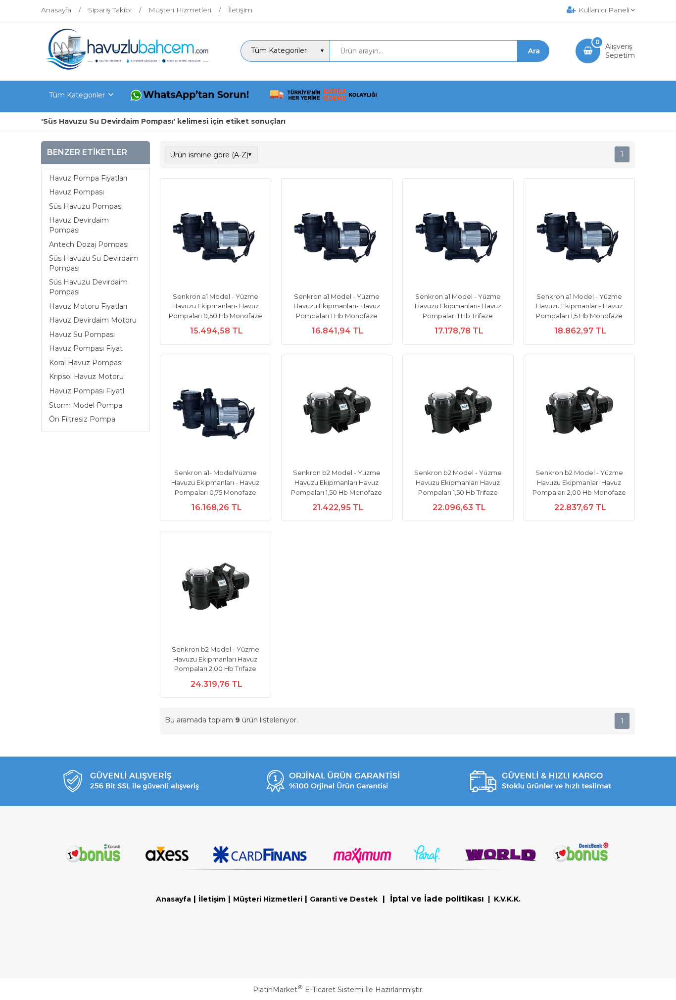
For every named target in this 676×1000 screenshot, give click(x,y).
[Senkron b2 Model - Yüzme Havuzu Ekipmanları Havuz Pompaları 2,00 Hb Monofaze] (579, 412)
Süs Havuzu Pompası (86, 206)
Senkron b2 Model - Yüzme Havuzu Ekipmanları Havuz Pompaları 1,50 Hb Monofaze (336, 482)
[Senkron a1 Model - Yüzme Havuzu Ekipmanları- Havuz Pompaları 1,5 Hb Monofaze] (579, 235)
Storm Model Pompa (85, 405)
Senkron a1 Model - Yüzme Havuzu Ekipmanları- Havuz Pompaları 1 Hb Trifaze (458, 306)
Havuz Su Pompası (82, 334)
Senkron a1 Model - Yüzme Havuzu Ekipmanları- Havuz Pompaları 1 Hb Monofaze (336, 306)
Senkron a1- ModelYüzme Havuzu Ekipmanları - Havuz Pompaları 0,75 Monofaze (215, 482)
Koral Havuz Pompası (86, 362)
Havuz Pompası (76, 192)
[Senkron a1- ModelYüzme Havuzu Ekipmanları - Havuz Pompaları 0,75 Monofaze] (215, 412)
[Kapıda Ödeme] (323, 96)
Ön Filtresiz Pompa (82, 419)
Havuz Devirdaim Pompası (79, 225)
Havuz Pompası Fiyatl (86, 390)
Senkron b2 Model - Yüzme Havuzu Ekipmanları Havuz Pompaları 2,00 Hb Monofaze (579, 482)
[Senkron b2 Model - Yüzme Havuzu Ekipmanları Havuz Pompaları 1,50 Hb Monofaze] (337, 412)
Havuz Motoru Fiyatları (88, 306)
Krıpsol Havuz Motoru (86, 376)
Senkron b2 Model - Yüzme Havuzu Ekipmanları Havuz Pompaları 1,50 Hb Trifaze (458, 482)
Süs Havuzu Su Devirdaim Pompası (94, 263)
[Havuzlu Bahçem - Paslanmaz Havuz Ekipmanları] (127, 67)
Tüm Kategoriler (77, 95)
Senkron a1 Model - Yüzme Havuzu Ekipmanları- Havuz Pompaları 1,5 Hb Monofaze (579, 306)
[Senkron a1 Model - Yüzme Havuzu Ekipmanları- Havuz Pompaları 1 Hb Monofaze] (337, 235)
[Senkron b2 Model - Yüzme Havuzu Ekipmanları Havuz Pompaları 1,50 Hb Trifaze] (458, 412)
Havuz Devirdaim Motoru (93, 320)
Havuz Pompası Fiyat (86, 348)
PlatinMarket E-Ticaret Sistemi (308, 989)
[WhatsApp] (191, 96)
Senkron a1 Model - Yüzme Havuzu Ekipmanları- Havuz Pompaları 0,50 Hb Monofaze (215, 306)
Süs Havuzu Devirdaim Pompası (88, 287)
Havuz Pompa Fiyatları (88, 178)
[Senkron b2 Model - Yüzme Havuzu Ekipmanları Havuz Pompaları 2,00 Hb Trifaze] (215, 588)
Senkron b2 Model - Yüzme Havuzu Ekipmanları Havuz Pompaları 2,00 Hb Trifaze (215, 658)
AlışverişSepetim (620, 51)
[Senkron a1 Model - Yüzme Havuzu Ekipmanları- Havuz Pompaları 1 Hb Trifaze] (458, 235)
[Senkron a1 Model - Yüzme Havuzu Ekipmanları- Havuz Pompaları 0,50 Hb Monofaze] (215, 235)
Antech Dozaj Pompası (89, 244)
